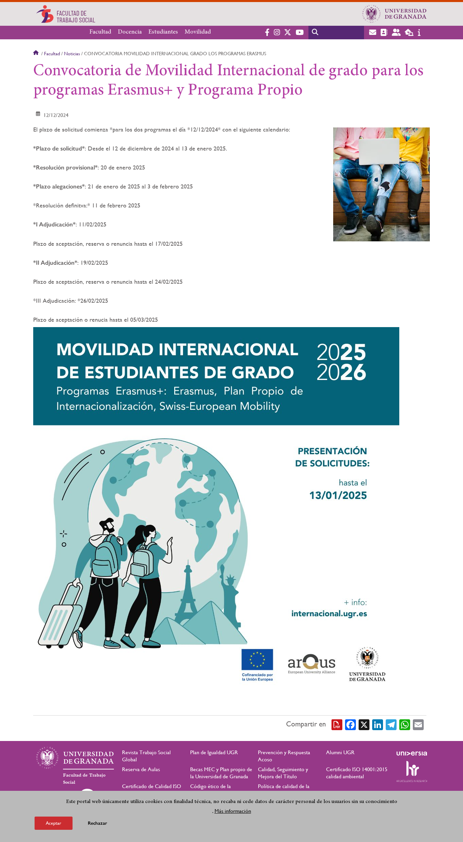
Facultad (100, 32)
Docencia (130, 32)
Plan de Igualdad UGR (214, 752)
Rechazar (97, 823)
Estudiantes (163, 32)
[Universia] (412, 753)
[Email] (418, 724)
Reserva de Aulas (141, 769)
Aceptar (53, 823)
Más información (233, 811)
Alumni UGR (340, 752)
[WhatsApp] (404, 724)
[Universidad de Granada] (394, 14)
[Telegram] (391, 724)
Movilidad (198, 32)
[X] (364, 724)
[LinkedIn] (377, 724)
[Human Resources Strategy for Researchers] (412, 771)
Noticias (72, 53)
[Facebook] (350, 724)
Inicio (36, 53)
